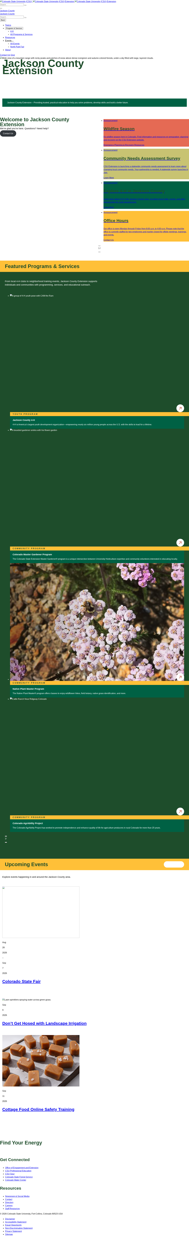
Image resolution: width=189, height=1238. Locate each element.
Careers (8, 1205)
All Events (15, 44)
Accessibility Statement (15, 1222)
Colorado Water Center (15, 1180)
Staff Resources (12, 1209)
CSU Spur (10, 1174)
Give (13, 55)
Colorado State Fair (21, 981)
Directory (9, 1202)
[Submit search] (25, 5)
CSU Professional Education (18, 1171)
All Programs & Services (21, 34)
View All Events (174, 864)
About (8, 50)
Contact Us (5, 55)
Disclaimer (10, 1219)
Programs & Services (14, 28)
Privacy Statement (13, 1231)
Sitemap (9, 1234)
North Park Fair (17, 47)
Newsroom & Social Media (17, 1196)
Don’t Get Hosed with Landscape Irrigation (44, 1023)
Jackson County (7, 11)
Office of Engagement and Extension (21, 1168)
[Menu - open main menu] (1, 8)
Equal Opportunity (13, 1225)
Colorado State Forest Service (19, 1177)
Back (3, 20)
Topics (8, 25)
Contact (8, 1199)
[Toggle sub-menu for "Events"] (12, 41)
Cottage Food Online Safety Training (38, 1109)
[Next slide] (6, 842)
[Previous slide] (99, 245)
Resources (10, 37)
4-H (12, 31)
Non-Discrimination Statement (19, 1228)
